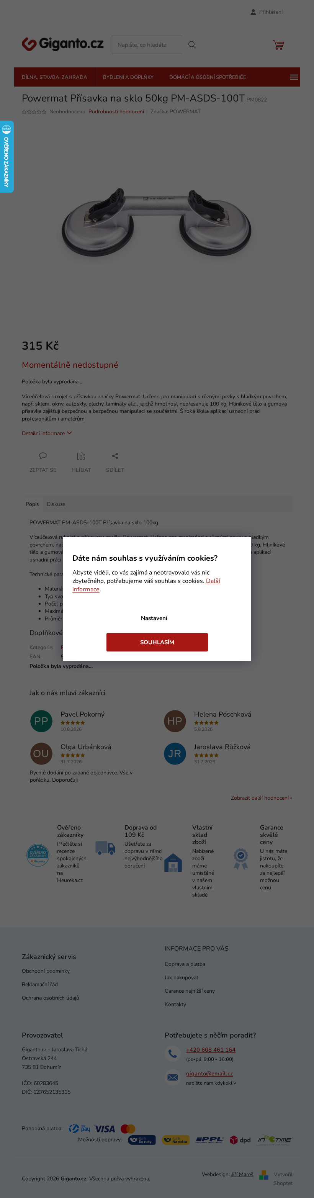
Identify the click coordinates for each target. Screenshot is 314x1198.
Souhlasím (157, 642)
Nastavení (154, 618)
